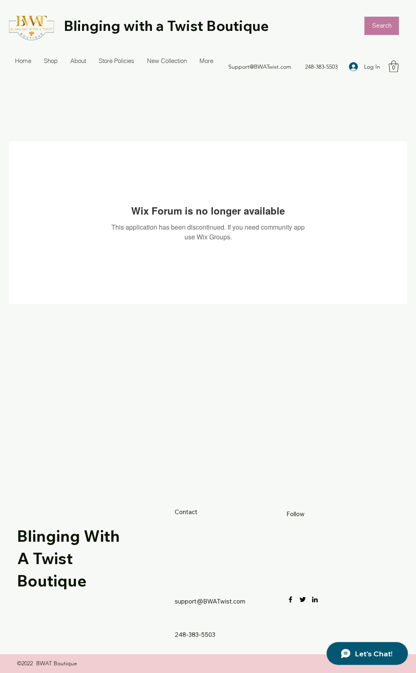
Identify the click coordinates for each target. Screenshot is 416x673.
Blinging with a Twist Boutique (166, 26)
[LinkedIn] (315, 599)
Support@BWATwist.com (259, 66)
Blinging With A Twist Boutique (68, 558)
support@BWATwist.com (210, 601)
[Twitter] (303, 599)
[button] (394, 66)
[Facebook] (290, 599)
